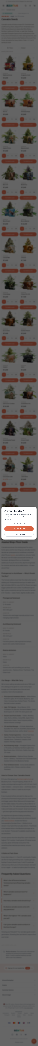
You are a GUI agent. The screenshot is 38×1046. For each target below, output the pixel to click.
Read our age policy (19, 523)
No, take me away (19, 534)
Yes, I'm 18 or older (19, 529)
